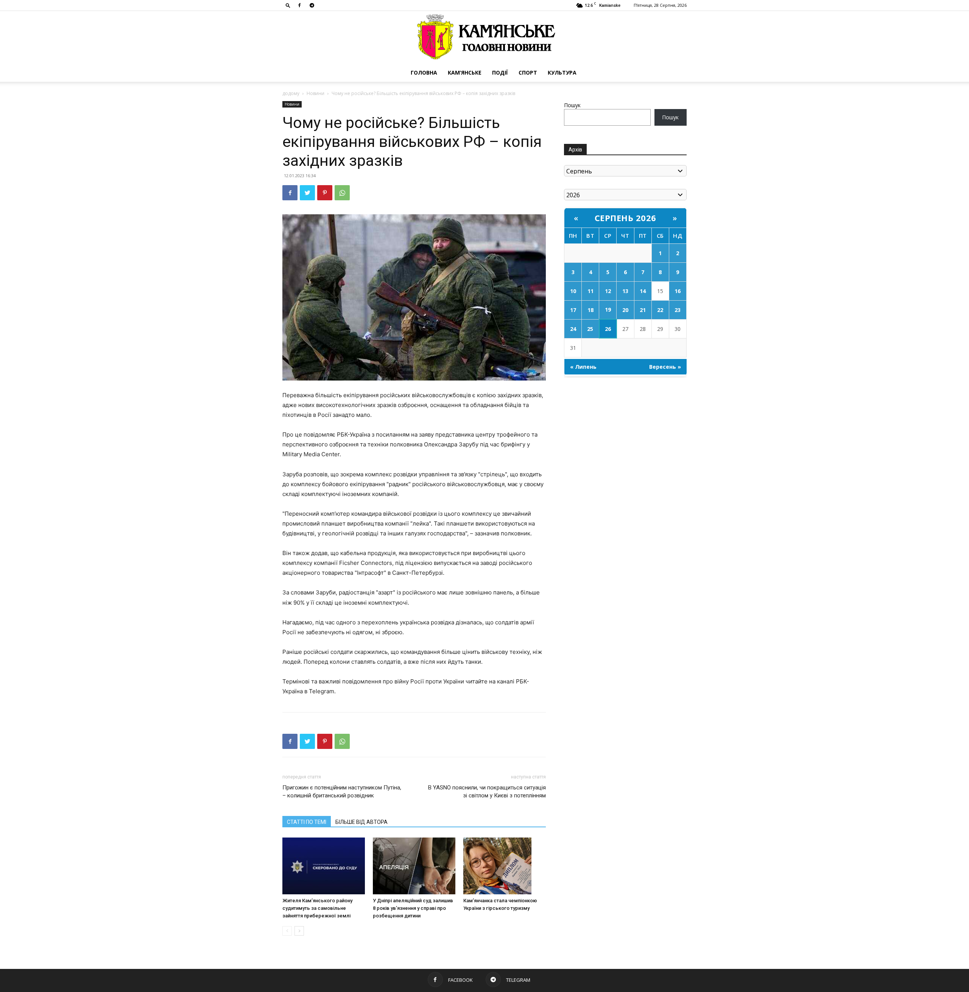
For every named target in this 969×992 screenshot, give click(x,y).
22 (660, 310)
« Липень (583, 366)
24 (573, 328)
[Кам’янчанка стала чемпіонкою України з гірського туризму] (504, 866)
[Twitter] (307, 192)
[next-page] (299, 931)
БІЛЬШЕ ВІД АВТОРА (361, 822)
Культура (562, 72)
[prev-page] (287, 931)
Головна (424, 72)
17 (573, 310)
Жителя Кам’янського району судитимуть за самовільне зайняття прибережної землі (317, 908)
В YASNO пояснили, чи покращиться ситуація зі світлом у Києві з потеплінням (487, 791)
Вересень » (665, 366)
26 (608, 328)
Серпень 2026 (625, 217)
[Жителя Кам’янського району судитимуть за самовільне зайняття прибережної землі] (323, 866)
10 (573, 291)
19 (608, 309)
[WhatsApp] (342, 192)
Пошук (572, 105)
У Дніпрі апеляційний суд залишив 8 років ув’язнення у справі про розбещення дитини (413, 908)
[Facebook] (299, 5)
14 (643, 291)
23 (678, 310)
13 (625, 291)
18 (590, 310)
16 (678, 291)
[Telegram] (312, 5)
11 (590, 291)
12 (608, 291)
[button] (288, 5)
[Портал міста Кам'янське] (484, 37)
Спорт (528, 72)
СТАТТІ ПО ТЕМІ (306, 822)
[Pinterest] (324, 192)
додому (290, 93)
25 (590, 328)
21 (643, 310)
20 (625, 310)
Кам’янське (464, 72)
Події (500, 72)
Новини (315, 93)
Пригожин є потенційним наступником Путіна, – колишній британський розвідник (341, 791)
